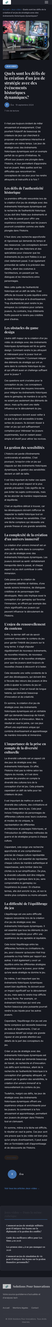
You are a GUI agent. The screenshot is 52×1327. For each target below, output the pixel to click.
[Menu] (46, 2)
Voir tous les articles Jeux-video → (22, 1188)
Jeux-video (16, 9)
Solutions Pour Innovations (31, 1286)
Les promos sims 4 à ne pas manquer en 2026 (25, 1248)
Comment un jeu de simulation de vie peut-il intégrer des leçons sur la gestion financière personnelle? (25, 1259)
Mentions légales (20, 1308)
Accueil (6, 9)
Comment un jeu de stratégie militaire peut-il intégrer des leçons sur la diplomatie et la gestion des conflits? (24, 1228)
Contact (35, 1308)
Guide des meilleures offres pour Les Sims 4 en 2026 (24, 1239)
